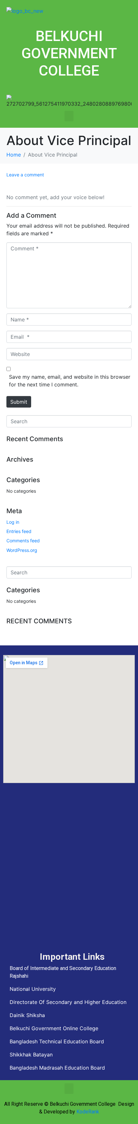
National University (33, 989)
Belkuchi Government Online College (54, 1028)
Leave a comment (25, 174)
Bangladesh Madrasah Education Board (57, 1067)
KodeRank (87, 1112)
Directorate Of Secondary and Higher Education (68, 1002)
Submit (18, 402)
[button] (69, 116)
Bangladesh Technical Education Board (57, 1041)
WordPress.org (21, 550)
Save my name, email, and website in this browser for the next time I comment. (69, 381)
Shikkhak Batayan (31, 1054)
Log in (12, 522)
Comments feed (23, 540)
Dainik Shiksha (27, 1015)
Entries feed (18, 531)
